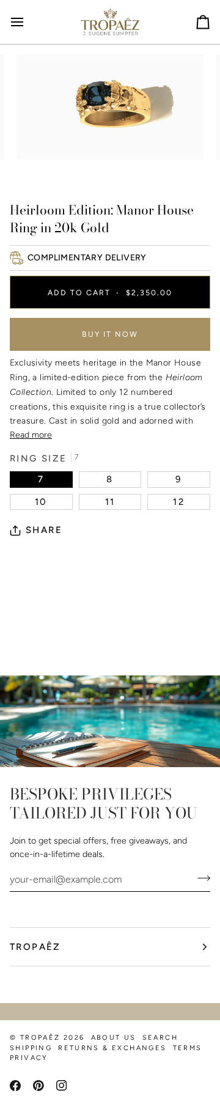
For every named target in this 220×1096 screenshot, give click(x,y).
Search (160, 1038)
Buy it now (110, 334)
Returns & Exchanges (112, 1048)
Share (44, 529)
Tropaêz (40, 1038)
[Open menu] (28, 22)
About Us (113, 1038)
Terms (187, 1048)
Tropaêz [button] (35, 946)
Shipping (31, 1048)
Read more (31, 434)
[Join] (200, 878)
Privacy (29, 1058)
